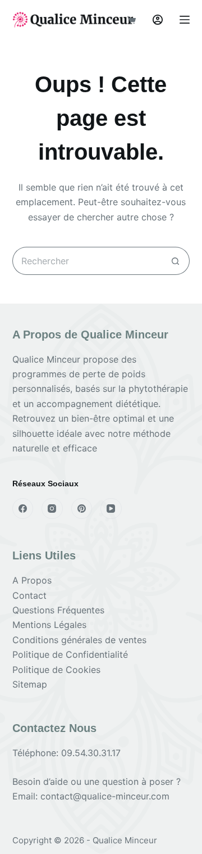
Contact (29, 595)
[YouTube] (111, 508)
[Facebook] (23, 508)
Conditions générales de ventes (79, 639)
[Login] (158, 20)
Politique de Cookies (56, 669)
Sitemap (29, 684)
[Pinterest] (82, 508)
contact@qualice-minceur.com (104, 796)
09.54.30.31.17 (91, 752)
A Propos (32, 580)
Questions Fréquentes (58, 610)
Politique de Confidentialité (70, 654)
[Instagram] (52, 508)
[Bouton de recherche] (176, 261)
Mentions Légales (49, 624)
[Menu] (185, 20)
